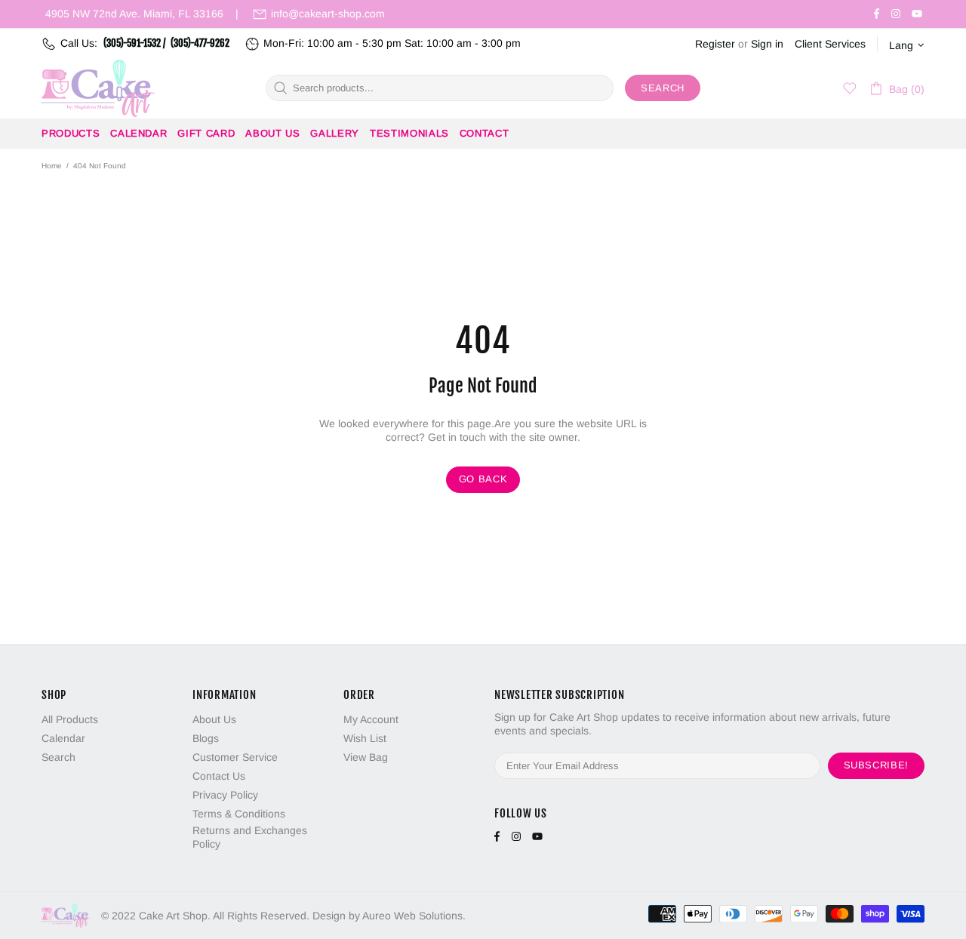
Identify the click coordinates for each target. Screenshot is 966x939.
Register (715, 44)
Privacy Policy (225, 795)
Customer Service (235, 757)
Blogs (205, 738)
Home (52, 166)
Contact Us (218, 776)
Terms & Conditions (238, 814)
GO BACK (483, 479)
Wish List (364, 738)
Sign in (767, 44)
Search (663, 88)
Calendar (63, 738)
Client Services (830, 44)
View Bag (365, 757)
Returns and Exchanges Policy (249, 837)
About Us (214, 719)
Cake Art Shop (98, 88)
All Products (70, 719)
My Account (370, 719)
